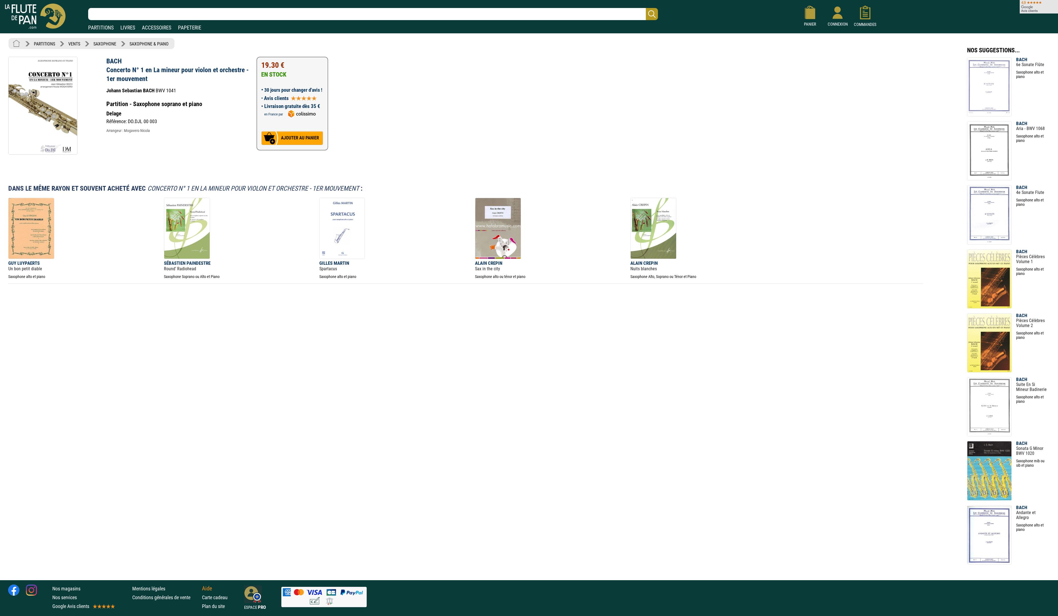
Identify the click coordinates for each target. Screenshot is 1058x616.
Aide (207, 588)
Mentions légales (148, 588)
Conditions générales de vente (165, 597)
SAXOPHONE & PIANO (149, 44)
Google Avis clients (70, 606)
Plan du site (213, 606)
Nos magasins (66, 588)
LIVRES (127, 28)
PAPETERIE (189, 28)
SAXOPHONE (104, 44)
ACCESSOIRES (156, 28)
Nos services (64, 597)
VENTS (74, 44)
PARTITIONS (101, 28)
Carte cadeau (215, 597)
